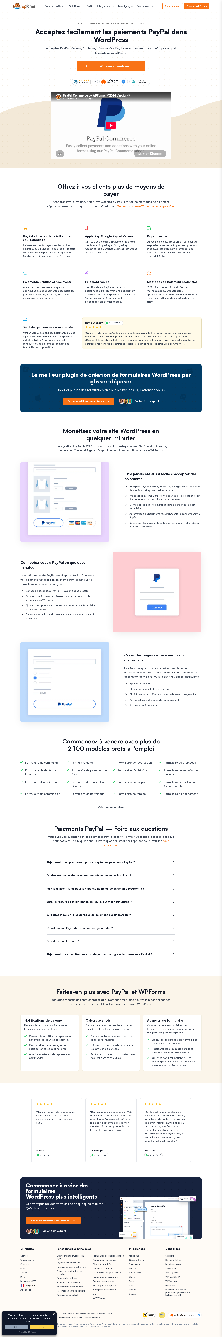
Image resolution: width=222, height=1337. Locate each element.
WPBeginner (171, 1272)
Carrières (25, 1255)
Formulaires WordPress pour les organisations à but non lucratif (177, 1292)
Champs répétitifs (102, 1264)
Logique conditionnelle (68, 1262)
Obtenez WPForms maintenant (109, 66)
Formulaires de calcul (67, 1295)
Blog (22, 1277)
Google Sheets (136, 1260)
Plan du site (77, 1317)
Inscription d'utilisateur (104, 1289)
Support (169, 1255)
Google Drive (136, 1272)
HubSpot (133, 1268)
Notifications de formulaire (70, 1286)
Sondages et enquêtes (104, 1285)
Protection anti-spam (103, 1281)
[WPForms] (24, 6)
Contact (24, 1264)
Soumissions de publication (107, 1272)
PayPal (132, 1289)
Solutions (74, 6)
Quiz (95, 1293)
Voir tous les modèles (111, 807)
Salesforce (134, 1264)
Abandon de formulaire (165, 1020)
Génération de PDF (102, 1268)
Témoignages (125, 6)
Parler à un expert (146, 401)
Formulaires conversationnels (71, 1267)
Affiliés (23, 1272)
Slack (132, 1277)
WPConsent (171, 1281)
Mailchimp (134, 1255)
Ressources (143, 6)
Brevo (132, 1281)
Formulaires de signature (105, 1277)
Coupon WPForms (92, 1317)
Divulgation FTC (28, 1281)
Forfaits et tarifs (173, 1264)
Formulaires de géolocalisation (108, 1255)
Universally (170, 1285)
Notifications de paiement (44, 1020)
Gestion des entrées (67, 1278)
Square (133, 1293)
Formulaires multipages (104, 1260)
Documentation (173, 1260)
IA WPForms (99, 1298)
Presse (23, 1268)
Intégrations (104, 6)
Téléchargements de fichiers (71, 1290)
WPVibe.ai (170, 1268)
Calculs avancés (98, 1020)
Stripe (132, 1285)
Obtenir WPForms (197, 6)
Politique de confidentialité (57, 1317)
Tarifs (89, 6)
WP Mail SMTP (172, 1277)
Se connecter (172, 6)
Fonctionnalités (54, 6)
